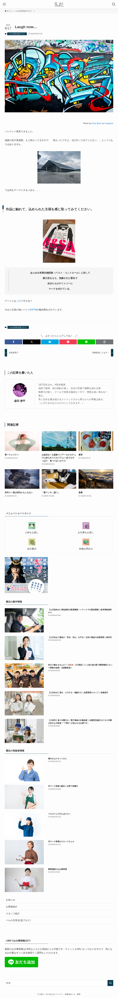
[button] (13, 341)
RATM (33, 309)
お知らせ (10, 900)
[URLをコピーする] (104, 341)
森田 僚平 (19, 400)
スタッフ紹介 (13, 913)
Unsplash (109, 123)
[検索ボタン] (113, 4)
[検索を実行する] (110, 983)
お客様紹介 (11, 906)
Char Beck (96, 123)
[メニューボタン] (4, 4)
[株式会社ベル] (59, 4)
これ (18, 301)
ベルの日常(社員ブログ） (17, 34)
